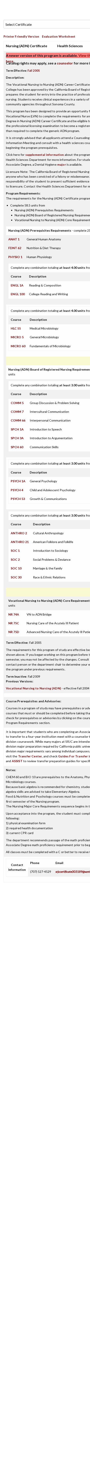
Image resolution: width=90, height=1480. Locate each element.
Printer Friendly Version (21, 36)
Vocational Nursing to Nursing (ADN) (33, 688)
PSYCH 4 (17, 490)
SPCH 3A (17, 438)
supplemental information (44, 154)
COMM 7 (17, 411)
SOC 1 (15, 550)
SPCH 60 (17, 447)
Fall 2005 (34, 70)
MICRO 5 (17, 337)
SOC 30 (16, 577)
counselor (65, 63)
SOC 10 (16, 568)
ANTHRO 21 (20, 542)
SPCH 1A (17, 429)
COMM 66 (18, 420)
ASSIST (17, 761)
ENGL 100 (18, 294)
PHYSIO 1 (15, 257)
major (61, 164)
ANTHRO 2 (19, 533)
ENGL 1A (17, 285)
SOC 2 (15, 559)
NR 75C (13, 623)
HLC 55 (16, 328)
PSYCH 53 (18, 499)
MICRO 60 (18, 346)
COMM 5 (17, 403)
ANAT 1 (13, 239)
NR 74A (13, 614)
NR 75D (13, 632)
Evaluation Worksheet (58, 36)
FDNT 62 (14, 248)
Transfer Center (30, 756)
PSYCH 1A (18, 481)
